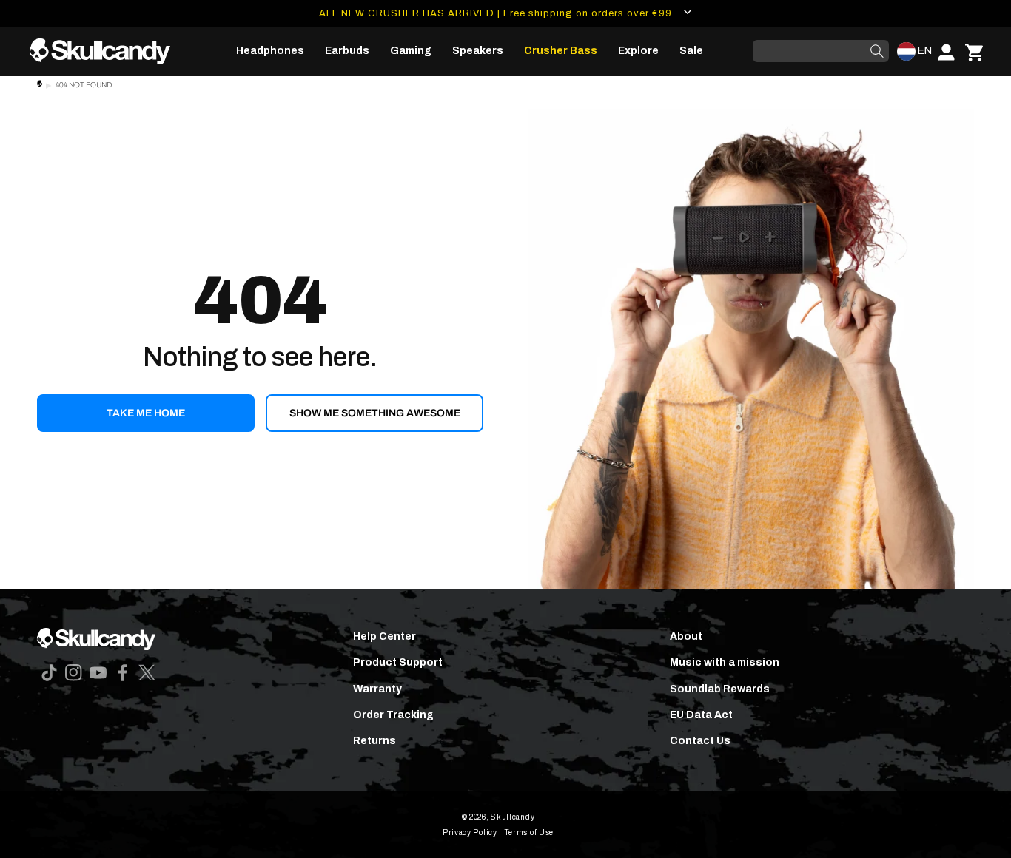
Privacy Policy (470, 832)
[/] (105, 51)
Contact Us (700, 740)
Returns (374, 740)
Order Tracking (393, 714)
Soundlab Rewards (720, 689)
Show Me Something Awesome (374, 413)
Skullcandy (512, 817)
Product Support (398, 662)
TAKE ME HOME (146, 413)
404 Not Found (84, 85)
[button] (270, 51)
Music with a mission (724, 662)
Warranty (377, 689)
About (686, 636)
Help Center (384, 636)
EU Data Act (701, 714)
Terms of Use (529, 832)
